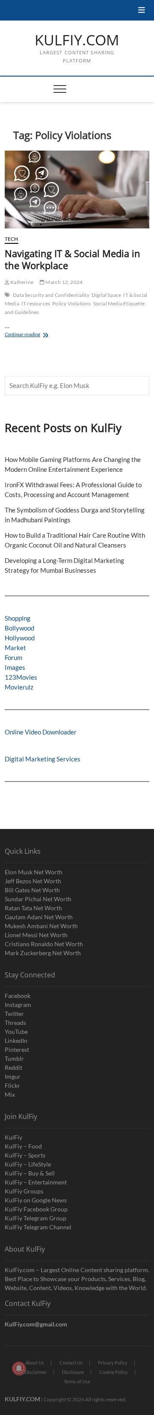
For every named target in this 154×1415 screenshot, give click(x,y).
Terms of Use (77, 1381)
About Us (34, 1362)
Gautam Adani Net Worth (39, 917)
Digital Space (106, 295)
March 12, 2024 (63, 282)
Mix (10, 1094)
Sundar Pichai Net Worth (38, 899)
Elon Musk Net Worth (33, 872)
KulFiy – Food (23, 1146)
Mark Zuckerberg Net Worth (43, 952)
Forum (13, 657)
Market (15, 647)
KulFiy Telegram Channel (38, 1227)
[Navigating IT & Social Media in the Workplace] (77, 189)
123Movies (21, 677)
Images (15, 667)
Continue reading (34, 335)
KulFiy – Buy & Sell (30, 1173)
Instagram (18, 1004)
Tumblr (14, 1058)
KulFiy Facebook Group (36, 1209)
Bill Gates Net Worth (32, 890)
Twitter (14, 1013)
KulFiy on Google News (36, 1200)
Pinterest (17, 1049)
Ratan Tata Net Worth (33, 908)
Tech (11, 239)
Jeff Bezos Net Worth (33, 881)
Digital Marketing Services (42, 759)
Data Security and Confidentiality (51, 295)
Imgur (13, 1076)
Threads (15, 1022)
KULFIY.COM (77, 40)
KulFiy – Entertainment (36, 1182)
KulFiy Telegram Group (35, 1218)
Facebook (17, 995)
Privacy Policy (112, 1362)
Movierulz (19, 687)
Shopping (17, 618)
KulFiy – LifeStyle (28, 1164)
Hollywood (20, 638)
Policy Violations (71, 303)
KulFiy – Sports (25, 1155)
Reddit (13, 1067)
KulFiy (13, 1137)
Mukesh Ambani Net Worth (41, 926)
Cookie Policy (113, 1372)
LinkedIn (16, 1040)
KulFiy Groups (24, 1191)
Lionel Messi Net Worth (36, 934)
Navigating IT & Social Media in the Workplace (72, 259)
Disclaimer (35, 1372)
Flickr (12, 1085)
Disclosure (73, 1372)
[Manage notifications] (19, 1368)
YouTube (16, 1031)
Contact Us (71, 1362)
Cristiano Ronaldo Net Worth (44, 943)
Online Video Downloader (41, 732)
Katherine (21, 282)
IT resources (35, 303)
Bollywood (19, 628)
